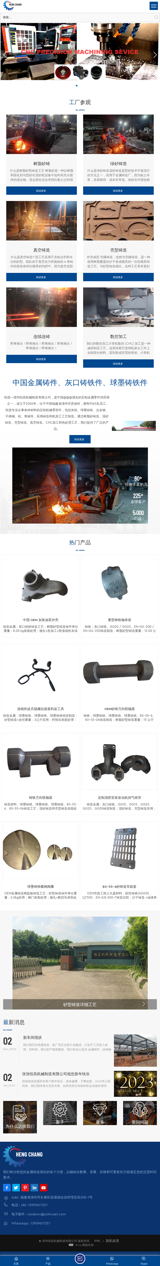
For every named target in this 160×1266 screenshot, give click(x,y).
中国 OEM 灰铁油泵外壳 (40, 620)
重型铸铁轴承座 (119, 620)
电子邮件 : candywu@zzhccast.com (38, 1214)
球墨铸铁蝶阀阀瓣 (40, 886)
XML (97, 1241)
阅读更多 (41, 190)
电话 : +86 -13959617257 (29, 1205)
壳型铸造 (118, 249)
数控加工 (118, 336)
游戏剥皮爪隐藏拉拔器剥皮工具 (40, 709)
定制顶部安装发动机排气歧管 (119, 797)
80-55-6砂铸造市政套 (119, 886)
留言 (80, 1259)
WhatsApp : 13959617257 (30, 1223)
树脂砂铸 (41, 163)
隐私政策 (112, 1241)
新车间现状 (32, 1037)
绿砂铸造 (118, 163)
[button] (77, 85)
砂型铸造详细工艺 (80, 1004)
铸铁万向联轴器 (40, 797)
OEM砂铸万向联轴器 (119, 709)
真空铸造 (41, 249)
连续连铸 (41, 336)
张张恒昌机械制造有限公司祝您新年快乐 (56, 1074)
